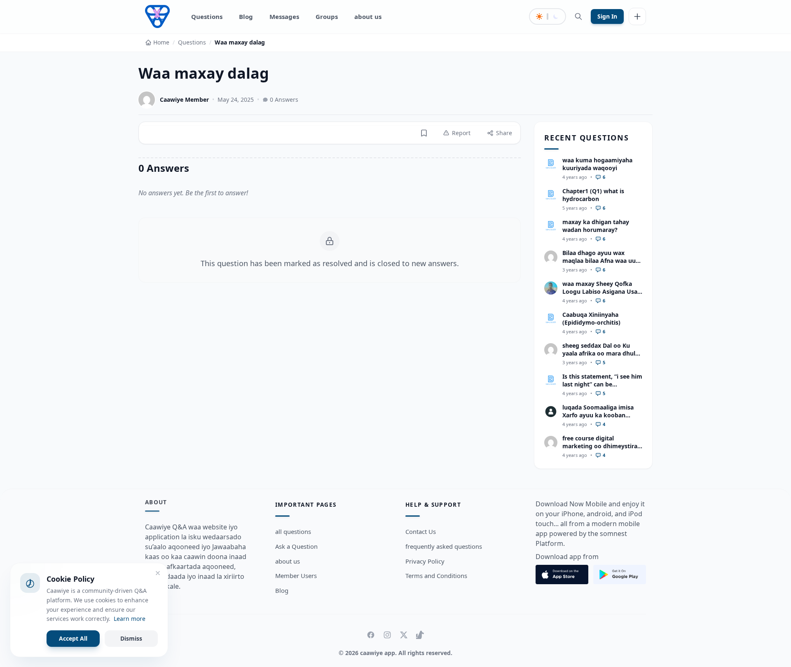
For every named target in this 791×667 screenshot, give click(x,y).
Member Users (296, 575)
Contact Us (420, 531)
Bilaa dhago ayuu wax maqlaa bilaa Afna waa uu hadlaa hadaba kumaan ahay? (599, 265)
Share (504, 133)
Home (161, 42)
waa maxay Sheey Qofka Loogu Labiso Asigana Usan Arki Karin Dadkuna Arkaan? (601, 295)
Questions (206, 16)
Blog (246, 16)
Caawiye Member (184, 99)
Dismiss (131, 638)
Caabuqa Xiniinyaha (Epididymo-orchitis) (591, 318)
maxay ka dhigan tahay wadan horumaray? (595, 226)
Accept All (73, 638)
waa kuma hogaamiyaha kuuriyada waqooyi (597, 164)
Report (461, 133)
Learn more (129, 619)
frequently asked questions (443, 546)
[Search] (578, 16)
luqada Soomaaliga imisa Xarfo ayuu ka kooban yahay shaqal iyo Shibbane (600, 415)
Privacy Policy (425, 561)
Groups (327, 16)
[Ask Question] (637, 16)
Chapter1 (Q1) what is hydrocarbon (593, 195)
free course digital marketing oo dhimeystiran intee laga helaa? (601, 446)
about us (367, 16)
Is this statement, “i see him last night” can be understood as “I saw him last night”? (602, 388)
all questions (293, 531)
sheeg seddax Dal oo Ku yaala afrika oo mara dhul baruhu (598, 353)
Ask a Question (296, 546)
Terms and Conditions (436, 575)
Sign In (607, 16)
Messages (284, 16)
